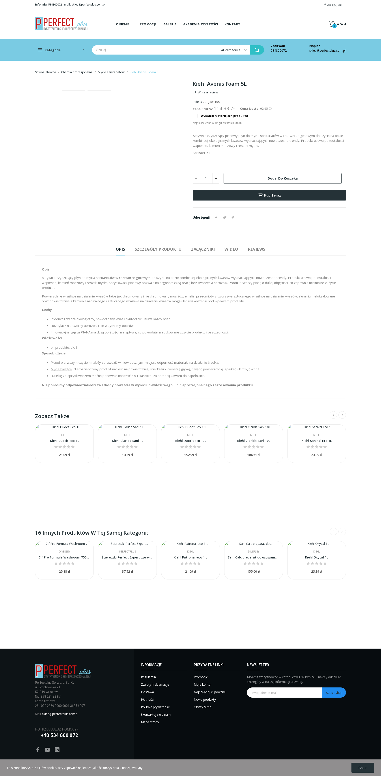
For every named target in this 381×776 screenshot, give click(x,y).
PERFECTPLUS (127, 551)
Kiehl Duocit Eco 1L (64, 441)
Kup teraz (272, 195)
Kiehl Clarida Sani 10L (253, 441)
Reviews (256, 249)
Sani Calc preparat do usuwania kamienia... (253, 557)
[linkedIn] (57, 750)
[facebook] (37, 750)
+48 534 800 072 (59, 735)
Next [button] (178, 83)
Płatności (147, 699)
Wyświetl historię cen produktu (221, 116)
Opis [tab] (120, 249)
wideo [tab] (231, 249)
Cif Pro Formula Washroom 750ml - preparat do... (64, 557)
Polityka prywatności (155, 707)
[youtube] (47, 750)
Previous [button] (45, 83)
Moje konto (202, 684)
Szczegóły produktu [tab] (158, 249)
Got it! (363, 768)
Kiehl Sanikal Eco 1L (317, 441)
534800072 (55, 4)
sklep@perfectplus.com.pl (88, 4)
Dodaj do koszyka (283, 178)
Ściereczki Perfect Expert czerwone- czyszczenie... (127, 557)
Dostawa (147, 692)
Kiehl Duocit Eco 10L (190, 441)
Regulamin (148, 677)
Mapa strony (150, 722)
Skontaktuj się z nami (156, 714)
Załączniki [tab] (203, 249)
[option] (111, 83)
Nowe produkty (205, 699)
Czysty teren (202, 707)
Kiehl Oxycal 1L (316, 557)
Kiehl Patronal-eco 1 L (190, 557)
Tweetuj (224, 217)
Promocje (201, 677)
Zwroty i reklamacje (155, 684)
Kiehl (64, 435)
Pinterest (233, 217)
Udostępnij (216, 217)
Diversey (64, 551)
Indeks (197, 102)
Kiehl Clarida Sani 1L (127, 441)
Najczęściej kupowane (210, 692)
